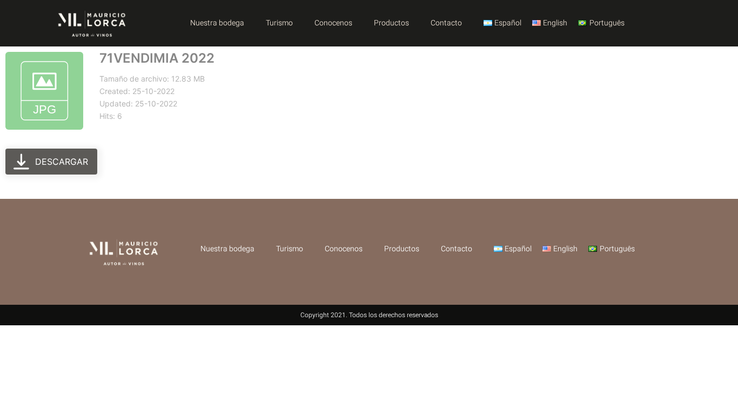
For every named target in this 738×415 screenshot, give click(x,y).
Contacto (446, 23)
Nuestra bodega (217, 23)
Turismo (279, 23)
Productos (391, 23)
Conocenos (333, 23)
